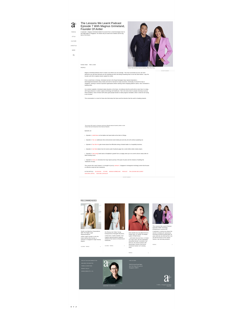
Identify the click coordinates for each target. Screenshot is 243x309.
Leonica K (116, 165)
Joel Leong (95, 153)
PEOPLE (73, 32)
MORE (73, 50)
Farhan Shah (84, 64)
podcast (124, 171)
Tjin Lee (94, 140)
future (105, 171)
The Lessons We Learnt (136, 171)
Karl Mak (94, 149)
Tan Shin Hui (95, 144)
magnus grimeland (114, 171)
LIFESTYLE (74, 45)
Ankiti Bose (95, 135)
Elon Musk (98, 171)
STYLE (73, 36)
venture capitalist (102, 173)
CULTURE (73, 41)
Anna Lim (94, 159)
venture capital (90, 173)
